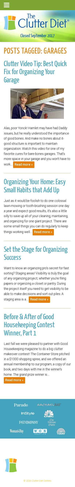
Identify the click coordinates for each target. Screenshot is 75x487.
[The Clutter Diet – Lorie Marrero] (37, 20)
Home (27, 445)
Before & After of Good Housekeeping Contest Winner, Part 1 (29, 325)
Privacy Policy (43, 445)
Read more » (24, 164)
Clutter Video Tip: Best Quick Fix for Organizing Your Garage (35, 72)
